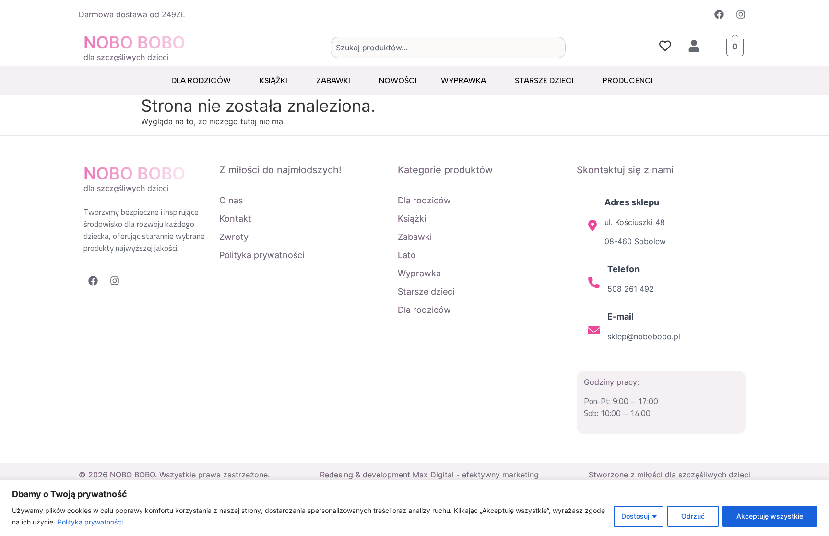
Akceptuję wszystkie (769, 516)
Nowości (398, 80)
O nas (231, 200)
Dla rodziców (201, 80)
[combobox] (448, 47)
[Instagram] (740, 14)
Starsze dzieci (544, 80)
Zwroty (234, 237)
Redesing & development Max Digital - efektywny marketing (429, 474)
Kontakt (235, 219)
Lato (407, 255)
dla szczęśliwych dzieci (126, 57)
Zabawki (333, 80)
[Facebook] (719, 14)
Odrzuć (693, 516)
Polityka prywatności (90, 522)
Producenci (628, 80)
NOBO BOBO (134, 42)
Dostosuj (635, 516)
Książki (273, 80)
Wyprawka (463, 80)
